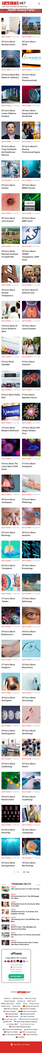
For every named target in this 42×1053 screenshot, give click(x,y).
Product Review (9, 1001)
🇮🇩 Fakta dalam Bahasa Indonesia (25, 1022)
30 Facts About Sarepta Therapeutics (8, 293)
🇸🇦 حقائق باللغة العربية (9, 1019)
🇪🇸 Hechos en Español (28, 1009)
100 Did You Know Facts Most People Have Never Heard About (24, 943)
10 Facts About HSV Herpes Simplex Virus (31, 431)
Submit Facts (5, 1006)
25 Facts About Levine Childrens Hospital (8, 113)
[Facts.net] (14, 3)
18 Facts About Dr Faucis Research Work (9, 329)
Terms (25, 1004)
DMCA (18, 1004)
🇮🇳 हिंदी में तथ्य (7, 1022)
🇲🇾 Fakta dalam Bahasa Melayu (20, 1027)
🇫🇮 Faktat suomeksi (27, 1016)
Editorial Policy (18, 998)
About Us (7, 998)
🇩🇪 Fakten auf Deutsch (31, 1006)
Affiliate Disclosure (7, 1004)
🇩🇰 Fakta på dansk (11, 1014)
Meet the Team (30, 998)
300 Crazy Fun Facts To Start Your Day (25, 889)
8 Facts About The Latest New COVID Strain (9, 466)
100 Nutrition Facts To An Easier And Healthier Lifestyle (24, 913)
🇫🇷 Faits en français (11, 1009)
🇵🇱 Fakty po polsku (30, 1029)
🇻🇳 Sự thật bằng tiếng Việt (12, 1034)
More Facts (17, 1006)
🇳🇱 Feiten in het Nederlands (12, 1029)
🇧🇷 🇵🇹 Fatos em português (27, 1011)
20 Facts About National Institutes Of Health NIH (9, 254)
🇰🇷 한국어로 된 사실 (27, 1024)
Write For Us (31, 1001)
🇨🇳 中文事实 (20, 1037)
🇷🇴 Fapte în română (10, 1032)
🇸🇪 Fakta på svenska (27, 1014)
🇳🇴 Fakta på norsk (12, 1016)
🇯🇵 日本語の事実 (12, 1024)
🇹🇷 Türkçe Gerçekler (30, 1034)
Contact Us (21, 1001)
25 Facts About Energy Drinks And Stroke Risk (30, 113)
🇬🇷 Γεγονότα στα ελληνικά (28, 1019)
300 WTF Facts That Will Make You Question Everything (23, 928)
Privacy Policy (34, 1004)
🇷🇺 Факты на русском (28, 1032)
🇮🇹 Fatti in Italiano (9, 1011)
